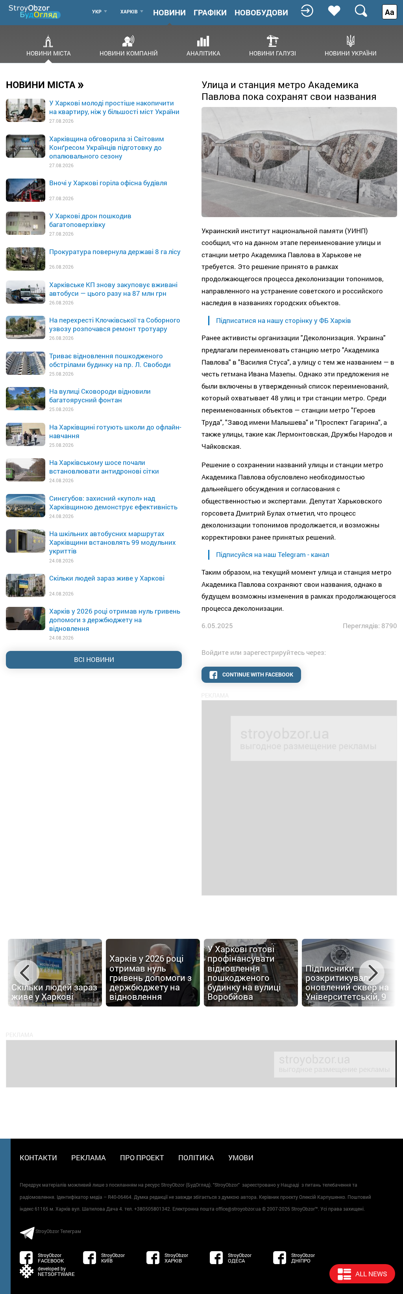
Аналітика (203, 52)
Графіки (210, 12)
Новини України (351, 52)
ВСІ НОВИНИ (94, 659)
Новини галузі (272, 52)
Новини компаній (129, 52)
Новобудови (261, 12)
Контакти (38, 1157)
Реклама (88, 1157)
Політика (196, 1157)
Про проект (142, 1157)
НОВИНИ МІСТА (45, 84)
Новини (169, 12)
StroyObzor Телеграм (58, 1231)
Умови (240, 1157)
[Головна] (35, 11)
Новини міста (48, 52)
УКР (97, 11)
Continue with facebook (257, 674)
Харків (129, 11)
